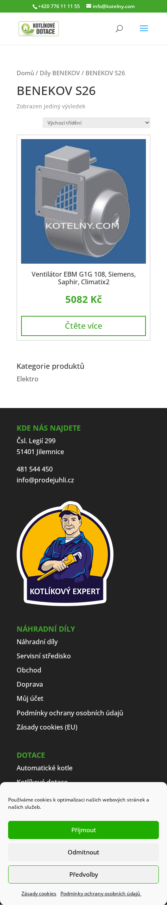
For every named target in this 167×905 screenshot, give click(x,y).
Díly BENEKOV (60, 73)
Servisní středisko (44, 655)
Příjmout (83, 830)
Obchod (29, 670)
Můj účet (30, 698)
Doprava (30, 684)
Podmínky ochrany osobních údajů (100, 893)
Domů (25, 73)
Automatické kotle (45, 767)
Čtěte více (83, 325)
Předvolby (83, 874)
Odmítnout (83, 852)
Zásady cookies (38, 893)
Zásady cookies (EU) (47, 727)
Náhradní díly (37, 641)
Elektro (28, 378)
